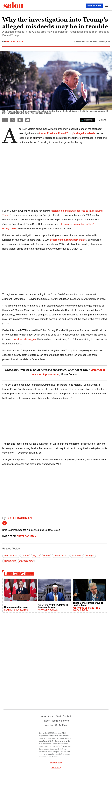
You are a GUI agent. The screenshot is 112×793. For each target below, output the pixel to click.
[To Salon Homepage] (13, 5)
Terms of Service (60, 721)
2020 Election (11, 556)
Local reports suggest (25, 339)
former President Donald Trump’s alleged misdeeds (67, 133)
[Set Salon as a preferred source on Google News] (87, 120)
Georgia (90, 556)
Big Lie (36, 556)
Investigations (26, 561)
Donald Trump (60, 556)
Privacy (46, 721)
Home (43, 716)
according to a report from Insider (68, 240)
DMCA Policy (56, 768)
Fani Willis (77, 556)
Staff (58, 716)
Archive (49, 725)
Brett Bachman (14, 42)
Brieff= (46, 556)
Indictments (10, 561)
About (51, 716)
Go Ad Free (61, 725)
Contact (67, 716)
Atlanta (25, 556)
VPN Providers (56, 763)
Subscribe (94, 6)
